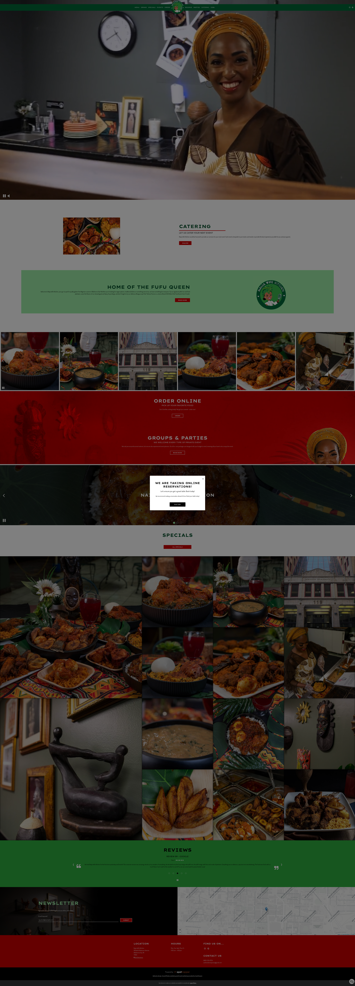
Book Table (177, 504)
